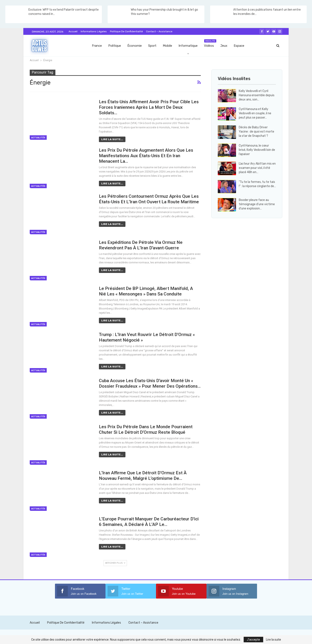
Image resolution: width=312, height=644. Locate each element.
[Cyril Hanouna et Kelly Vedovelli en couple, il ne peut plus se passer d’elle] (227, 114)
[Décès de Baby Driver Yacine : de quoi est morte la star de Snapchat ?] (227, 132)
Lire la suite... (112, 139)
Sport (152, 46)
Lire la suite (273, 639)
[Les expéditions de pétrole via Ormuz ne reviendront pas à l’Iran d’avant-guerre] (61, 260)
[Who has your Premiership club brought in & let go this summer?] (119, 14)
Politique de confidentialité (126, 31)
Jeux (223, 46)
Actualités (38, 137)
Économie (134, 46)
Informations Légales (94, 31)
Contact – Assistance (159, 31)
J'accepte (253, 639)
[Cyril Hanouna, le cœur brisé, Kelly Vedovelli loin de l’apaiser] (227, 150)
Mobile (167, 46)
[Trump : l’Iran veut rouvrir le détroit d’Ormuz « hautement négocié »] (61, 352)
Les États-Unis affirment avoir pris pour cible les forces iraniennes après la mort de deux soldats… (149, 107)
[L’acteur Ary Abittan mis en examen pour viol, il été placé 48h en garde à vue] (227, 168)
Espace (239, 46)
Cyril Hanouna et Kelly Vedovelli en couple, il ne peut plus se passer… (255, 113)
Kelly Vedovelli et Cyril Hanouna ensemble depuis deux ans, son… (256, 95)
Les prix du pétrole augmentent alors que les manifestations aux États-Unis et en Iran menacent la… (146, 156)
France (97, 46)
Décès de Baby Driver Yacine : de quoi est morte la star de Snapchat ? (256, 132)
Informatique (188, 46)
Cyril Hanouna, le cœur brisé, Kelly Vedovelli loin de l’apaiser (257, 150)
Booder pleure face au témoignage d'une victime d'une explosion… (257, 204)
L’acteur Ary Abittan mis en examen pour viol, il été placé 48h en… (257, 168)
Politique (114, 46)
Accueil (73, 31)
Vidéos (209, 44)
